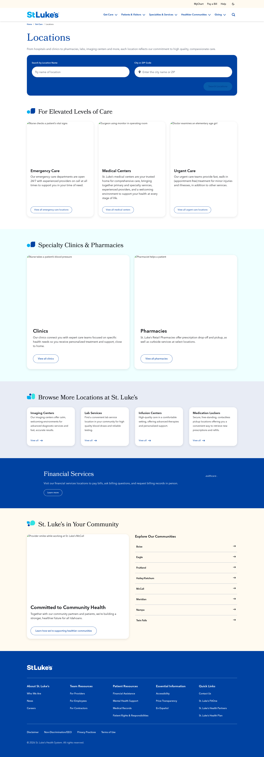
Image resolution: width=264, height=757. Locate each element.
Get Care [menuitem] (108, 15)
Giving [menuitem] (218, 15)
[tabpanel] (132, 75)
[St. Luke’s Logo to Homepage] (43, 15)
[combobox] (81, 72)
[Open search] (233, 14)
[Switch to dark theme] (233, 4)
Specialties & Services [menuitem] (161, 15)
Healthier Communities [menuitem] (194, 15)
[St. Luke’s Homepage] (40, 667)
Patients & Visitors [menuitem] (131, 15)
